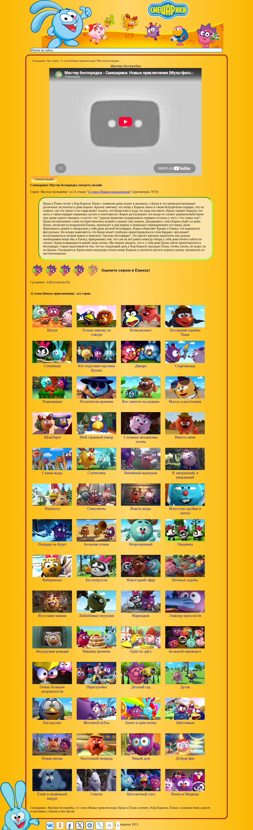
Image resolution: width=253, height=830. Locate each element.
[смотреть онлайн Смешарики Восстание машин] (52, 622)
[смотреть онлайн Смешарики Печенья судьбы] (185, 586)
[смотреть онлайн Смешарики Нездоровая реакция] (52, 658)
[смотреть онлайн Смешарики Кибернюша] (52, 586)
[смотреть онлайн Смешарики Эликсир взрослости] (185, 622)
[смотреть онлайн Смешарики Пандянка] (185, 551)
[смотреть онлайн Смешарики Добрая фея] (185, 765)
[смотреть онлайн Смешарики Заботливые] (185, 729)
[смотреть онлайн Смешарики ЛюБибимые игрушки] (96, 622)
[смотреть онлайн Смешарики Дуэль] (185, 693)
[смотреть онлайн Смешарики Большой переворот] (185, 658)
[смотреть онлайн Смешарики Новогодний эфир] (140, 586)
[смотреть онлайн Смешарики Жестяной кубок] (96, 729)
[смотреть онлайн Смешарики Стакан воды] (52, 479)
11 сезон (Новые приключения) (109, 191)
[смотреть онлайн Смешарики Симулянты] (96, 515)
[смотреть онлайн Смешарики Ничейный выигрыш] (140, 479)
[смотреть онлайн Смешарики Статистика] (96, 479)
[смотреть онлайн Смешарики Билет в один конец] (140, 729)
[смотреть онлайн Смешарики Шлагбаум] (52, 444)
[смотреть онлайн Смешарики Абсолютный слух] (140, 800)
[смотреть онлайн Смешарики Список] (96, 800)
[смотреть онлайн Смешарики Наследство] (52, 729)
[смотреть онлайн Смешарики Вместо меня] (185, 444)
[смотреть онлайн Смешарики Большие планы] (96, 551)
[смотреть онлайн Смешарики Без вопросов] (96, 586)
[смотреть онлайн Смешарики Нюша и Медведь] (185, 800)
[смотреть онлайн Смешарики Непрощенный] (140, 551)
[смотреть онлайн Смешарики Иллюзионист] (140, 337)
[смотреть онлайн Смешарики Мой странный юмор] (96, 444)
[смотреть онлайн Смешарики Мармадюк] (140, 622)
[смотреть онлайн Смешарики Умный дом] (140, 765)
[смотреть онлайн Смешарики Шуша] (52, 337)
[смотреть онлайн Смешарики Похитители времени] (96, 408)
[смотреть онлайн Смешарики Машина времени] (96, 658)
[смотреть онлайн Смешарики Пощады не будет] (52, 551)
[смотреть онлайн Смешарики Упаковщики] (52, 408)
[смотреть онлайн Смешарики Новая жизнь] (52, 765)
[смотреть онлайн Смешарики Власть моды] (140, 515)
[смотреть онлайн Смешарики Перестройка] (96, 693)
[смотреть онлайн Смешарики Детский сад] (140, 693)
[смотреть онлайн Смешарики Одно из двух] (140, 658)
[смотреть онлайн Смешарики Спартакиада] (185, 372)
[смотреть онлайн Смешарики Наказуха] (52, 515)
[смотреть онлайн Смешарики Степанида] (52, 372)
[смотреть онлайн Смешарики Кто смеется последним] (140, 408)
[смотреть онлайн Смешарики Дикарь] (140, 372)
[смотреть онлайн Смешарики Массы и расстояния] (185, 408)
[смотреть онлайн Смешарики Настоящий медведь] (96, 765)
